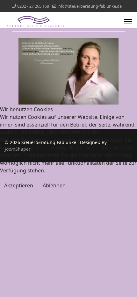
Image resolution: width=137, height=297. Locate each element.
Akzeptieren (18, 185)
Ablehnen (54, 185)
